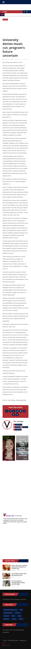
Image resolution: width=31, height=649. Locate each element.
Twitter (25, 427)
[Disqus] (15, 490)
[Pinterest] (13, 414)
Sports (21, 619)
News (5, 19)
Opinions (6, 619)
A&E (21, 610)
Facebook (18, 429)
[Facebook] (6, 411)
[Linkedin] (24, 411)
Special (14, 619)
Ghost (4, 643)
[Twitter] (10, 411)
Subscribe (6, 645)
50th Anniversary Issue (10, 610)
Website (18, 427)
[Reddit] (20, 411)
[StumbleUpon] (17, 414)
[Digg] (17, 411)
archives (17, 613)
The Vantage (7, 59)
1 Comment (24, 59)
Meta (13, 616)
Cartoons (6, 616)
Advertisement (8, 613)
